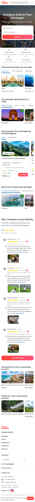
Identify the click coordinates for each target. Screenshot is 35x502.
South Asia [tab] (5, 71)
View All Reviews (17, 358)
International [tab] (12, 137)
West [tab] (23, 105)
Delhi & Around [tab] (6, 105)
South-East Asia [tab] (17, 71)
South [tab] (16, 105)
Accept (30, 498)
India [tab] (3, 137)
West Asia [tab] (28, 71)
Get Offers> (23, 175)
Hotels (3, 439)
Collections (5, 446)
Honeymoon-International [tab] (10, 191)
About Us (4, 449)
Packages (4, 436)
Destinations (5, 442)
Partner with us (6, 468)
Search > (17, 37)
